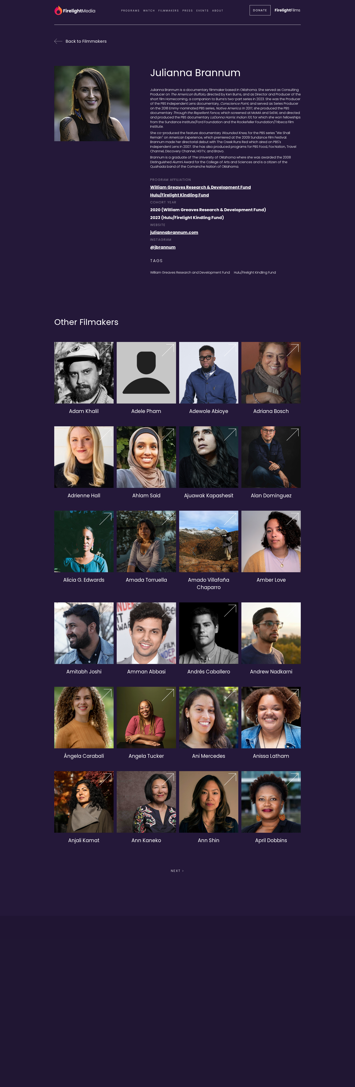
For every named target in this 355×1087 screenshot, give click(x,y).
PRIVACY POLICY (146, 1059)
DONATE (260, 10)
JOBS (213, 1059)
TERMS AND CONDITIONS (184, 1059)
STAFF (227, 1059)
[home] (74, 10)
